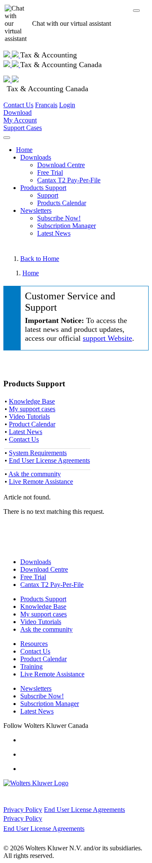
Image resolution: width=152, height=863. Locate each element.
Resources (34, 643)
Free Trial (50, 172)
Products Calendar (61, 202)
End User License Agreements (49, 460)
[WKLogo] (35, 783)
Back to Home (39, 258)
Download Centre (61, 164)
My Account (20, 120)
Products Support (43, 187)
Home (24, 149)
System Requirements (38, 452)
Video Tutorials (29, 416)
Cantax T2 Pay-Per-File (68, 180)
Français (46, 105)
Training (31, 666)
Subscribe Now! (59, 218)
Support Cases (22, 127)
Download (17, 112)
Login (67, 105)
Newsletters (36, 210)
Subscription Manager (66, 225)
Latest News (54, 233)
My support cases (32, 409)
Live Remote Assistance (41, 481)
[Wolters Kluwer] (11, 55)
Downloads (35, 157)
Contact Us (18, 105)
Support (47, 195)
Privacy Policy (22, 809)
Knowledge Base (32, 401)
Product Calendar (32, 424)
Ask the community (34, 474)
